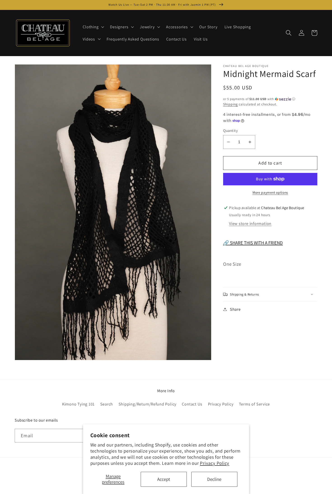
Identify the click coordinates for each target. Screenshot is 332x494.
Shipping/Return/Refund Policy (148, 404)
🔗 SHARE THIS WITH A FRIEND (253, 243)
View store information (250, 223)
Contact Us (192, 404)
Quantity (230, 130)
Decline (214, 479)
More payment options (270, 192)
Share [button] (235, 309)
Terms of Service (254, 404)
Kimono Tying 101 (78, 404)
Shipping (230, 104)
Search (106, 404)
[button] (93, 27)
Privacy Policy (214, 463)
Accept (163, 479)
